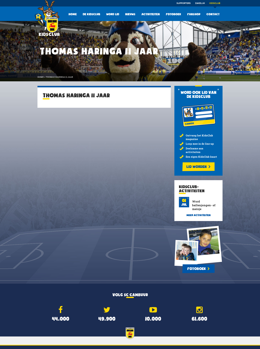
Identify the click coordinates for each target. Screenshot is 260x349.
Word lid (112, 14)
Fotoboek (173, 14)
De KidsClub (91, 14)
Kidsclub (214, 3)
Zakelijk (200, 3)
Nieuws (130, 14)
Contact (213, 14)
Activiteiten (150, 14)
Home (72, 14)
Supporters (183, 3)
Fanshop (193, 14)
